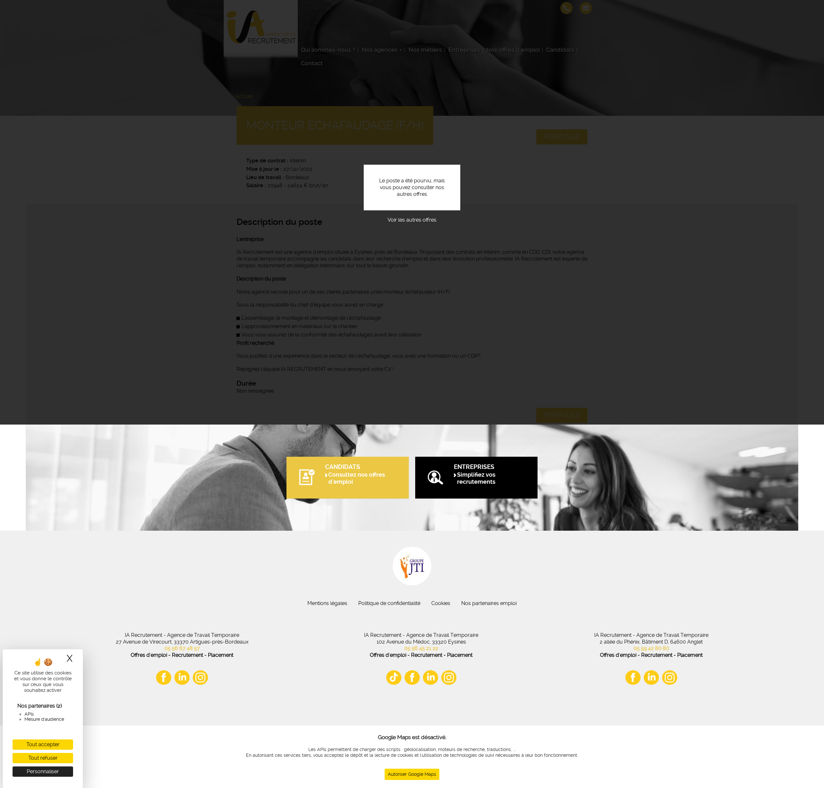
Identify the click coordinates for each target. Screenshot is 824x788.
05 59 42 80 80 (651, 648)
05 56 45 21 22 (421, 648)
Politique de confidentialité (389, 603)
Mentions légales (327, 603)
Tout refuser (43, 758)
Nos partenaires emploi (489, 603)
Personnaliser (43, 771)
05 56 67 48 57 (182, 648)
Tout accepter (43, 744)
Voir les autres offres (412, 220)
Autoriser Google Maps (412, 774)
